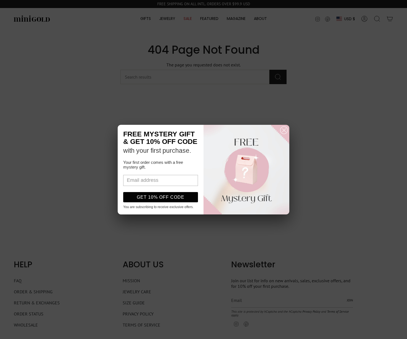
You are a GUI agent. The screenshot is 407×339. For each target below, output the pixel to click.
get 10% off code (160, 197)
